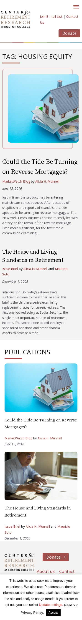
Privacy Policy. (32, 613)
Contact (67, 571)
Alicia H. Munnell (47, 181)
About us (46, 571)
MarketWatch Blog (16, 181)
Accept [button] (53, 612)
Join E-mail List (51, 16)
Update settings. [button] (51, 605)
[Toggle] (76, 6)
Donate (69, 33)
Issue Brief (10, 269)
